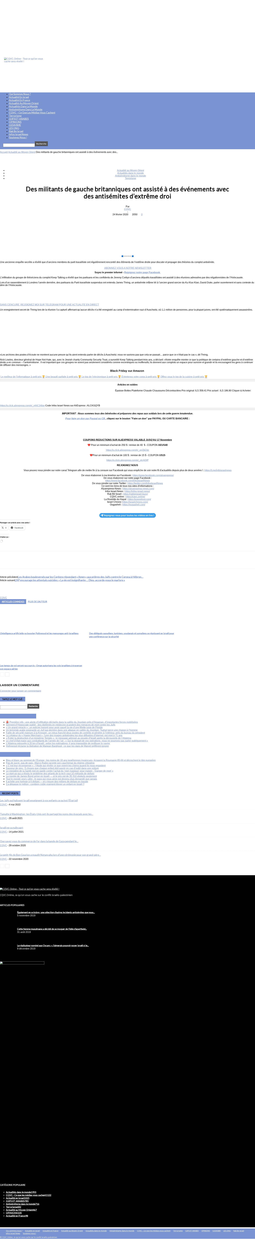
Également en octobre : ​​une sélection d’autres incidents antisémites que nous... (56, 912)
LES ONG (14, 128)
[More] (149, 219)
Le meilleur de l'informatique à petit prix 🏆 (23, 376)
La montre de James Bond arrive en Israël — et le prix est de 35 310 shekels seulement (51, 776)
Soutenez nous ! (18, 137)
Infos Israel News (18, 134)
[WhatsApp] (138, 219)
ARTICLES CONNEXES (13, 601)
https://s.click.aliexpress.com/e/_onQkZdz (127, 450)
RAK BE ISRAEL (18, 754)
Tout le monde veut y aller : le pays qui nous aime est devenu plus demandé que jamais (51, 779)
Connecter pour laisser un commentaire (20, 691)
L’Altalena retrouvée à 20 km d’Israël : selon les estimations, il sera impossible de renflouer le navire (58, 743)
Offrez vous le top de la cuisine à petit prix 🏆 (184, 376)
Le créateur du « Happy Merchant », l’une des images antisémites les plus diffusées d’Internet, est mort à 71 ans (64, 735)
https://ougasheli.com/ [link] (133, 504)
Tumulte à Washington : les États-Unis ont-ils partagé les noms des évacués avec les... (46, 814)
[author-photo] (7, 595)
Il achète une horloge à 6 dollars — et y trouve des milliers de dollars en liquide (47, 781)
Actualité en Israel (19, 97)
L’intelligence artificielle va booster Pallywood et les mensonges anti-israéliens (39, 633)
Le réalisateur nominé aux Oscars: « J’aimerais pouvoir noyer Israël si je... (53, 945)
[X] (117, 219)
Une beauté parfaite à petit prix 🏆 (64, 376)
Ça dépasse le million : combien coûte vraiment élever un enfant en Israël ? (45, 784)
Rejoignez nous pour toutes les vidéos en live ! (129, 515)
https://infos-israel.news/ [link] (137, 491)
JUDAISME (15, 125)
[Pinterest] (127, 219)
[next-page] (7, 674)
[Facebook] (106, 219)
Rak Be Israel (16, 131)
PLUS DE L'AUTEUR (37, 601)
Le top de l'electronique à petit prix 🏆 (102, 376)
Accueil (4, 152)
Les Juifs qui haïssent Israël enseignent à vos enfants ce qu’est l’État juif (39, 800)
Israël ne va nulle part (11, 827)
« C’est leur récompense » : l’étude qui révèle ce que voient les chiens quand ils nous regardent (56, 765)
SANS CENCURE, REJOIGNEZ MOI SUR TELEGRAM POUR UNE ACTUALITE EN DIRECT (49, 304)
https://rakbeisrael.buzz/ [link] (135, 494)
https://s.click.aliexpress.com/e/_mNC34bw (22, 405)
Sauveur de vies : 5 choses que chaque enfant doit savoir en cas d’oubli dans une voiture (52, 768)
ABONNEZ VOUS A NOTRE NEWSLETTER (127, 268)
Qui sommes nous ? (20, 94)
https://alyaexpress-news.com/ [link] (138, 488)
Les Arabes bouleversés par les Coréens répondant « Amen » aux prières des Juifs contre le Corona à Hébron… (80, 576)
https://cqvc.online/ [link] (135, 496)
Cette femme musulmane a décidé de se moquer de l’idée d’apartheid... (52, 928)
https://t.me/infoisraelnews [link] (218, 470)
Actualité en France (19, 100)
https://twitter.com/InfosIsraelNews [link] (145, 483)
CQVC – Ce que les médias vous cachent (32, 112)
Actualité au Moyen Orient (24, 103)
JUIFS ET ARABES (19, 118)
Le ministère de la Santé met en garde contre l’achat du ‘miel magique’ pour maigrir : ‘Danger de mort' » (59, 771)
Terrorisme (15, 115)
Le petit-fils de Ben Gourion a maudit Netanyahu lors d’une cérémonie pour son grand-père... (50, 854)
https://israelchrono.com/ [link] (135, 502)
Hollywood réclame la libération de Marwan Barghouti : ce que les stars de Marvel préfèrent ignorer (57, 746)
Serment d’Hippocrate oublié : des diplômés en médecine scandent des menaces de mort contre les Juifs (60, 725)
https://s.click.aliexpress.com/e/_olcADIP (127, 460)
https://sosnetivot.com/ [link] (139, 499)
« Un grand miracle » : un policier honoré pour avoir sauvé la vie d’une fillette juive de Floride (54, 727)
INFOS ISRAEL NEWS (21, 716)
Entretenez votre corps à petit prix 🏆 (141, 376)
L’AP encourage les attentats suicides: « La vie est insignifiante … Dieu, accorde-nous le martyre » (70, 580)
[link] (153, 475)
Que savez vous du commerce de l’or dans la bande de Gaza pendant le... (39, 841)
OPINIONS (15, 121)
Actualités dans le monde (23, 106)
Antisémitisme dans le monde (25, 109)
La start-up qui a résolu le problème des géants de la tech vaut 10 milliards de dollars (50, 773)
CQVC (127, 209)
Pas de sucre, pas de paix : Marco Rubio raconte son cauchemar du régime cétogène (50, 763)
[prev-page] (2, 674)
